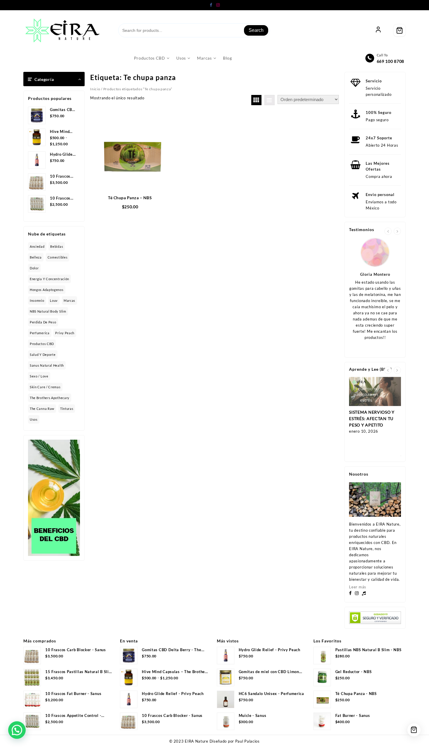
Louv (54, 300)
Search (256, 30)
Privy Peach (64, 333)
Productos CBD (42, 344)
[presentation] (388, 231)
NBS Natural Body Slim (48, 311)
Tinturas (67, 408)
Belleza (36, 257)
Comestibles (58, 257)
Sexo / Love (39, 376)
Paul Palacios (247, 741)
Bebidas (56, 246)
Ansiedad (37, 246)
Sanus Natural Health (47, 365)
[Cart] (399, 30)
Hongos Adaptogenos (47, 290)
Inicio (95, 89)
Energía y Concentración (49, 279)
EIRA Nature (196, 741)
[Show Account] (378, 30)
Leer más (357, 587)
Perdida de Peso (43, 322)
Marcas (69, 300)
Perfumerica (40, 333)
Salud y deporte (43, 354)
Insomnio (37, 300)
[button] (17, 730)
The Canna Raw (42, 408)
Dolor (34, 268)
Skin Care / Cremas (45, 387)
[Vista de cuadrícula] (256, 100)
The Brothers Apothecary (49, 398)
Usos (34, 419)
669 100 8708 (390, 61)
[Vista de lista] (269, 100)
